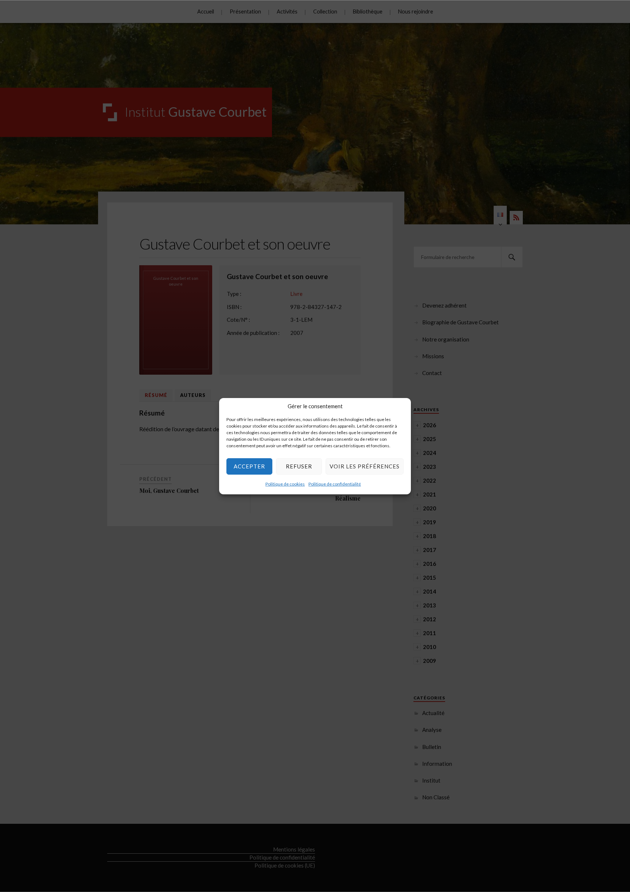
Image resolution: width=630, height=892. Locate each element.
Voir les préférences (365, 466)
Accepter (249, 466)
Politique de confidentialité (334, 483)
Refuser (299, 466)
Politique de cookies (285, 483)
